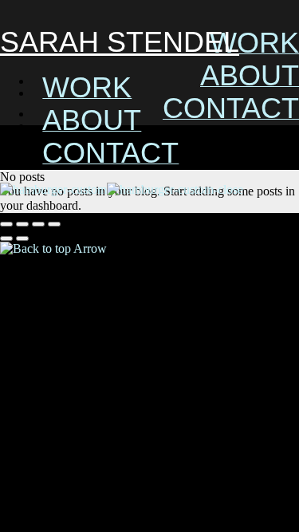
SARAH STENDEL (119, 42)
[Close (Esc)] (6, 224)
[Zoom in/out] (54, 224)
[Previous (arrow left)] (6, 238)
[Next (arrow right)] (22, 238)
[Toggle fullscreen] (38, 224)
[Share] (22, 224)
